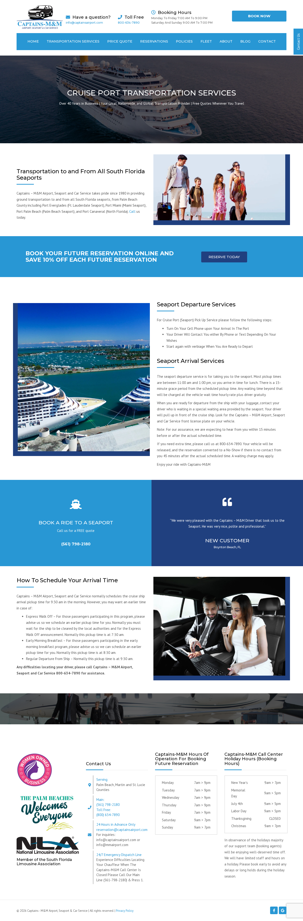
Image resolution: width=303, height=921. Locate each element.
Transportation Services (73, 41)
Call (132, 211)
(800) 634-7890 (108, 814)
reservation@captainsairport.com (121, 829)
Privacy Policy (125, 911)
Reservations (154, 41)
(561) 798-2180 (75, 544)
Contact (267, 41)
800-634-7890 (129, 22)
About (226, 41)
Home (33, 41)
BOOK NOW (259, 16)
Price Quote (119, 41)
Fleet (206, 41)
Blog (245, 41)
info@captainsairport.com (84, 22)
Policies (184, 41)
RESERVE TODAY (224, 257)
